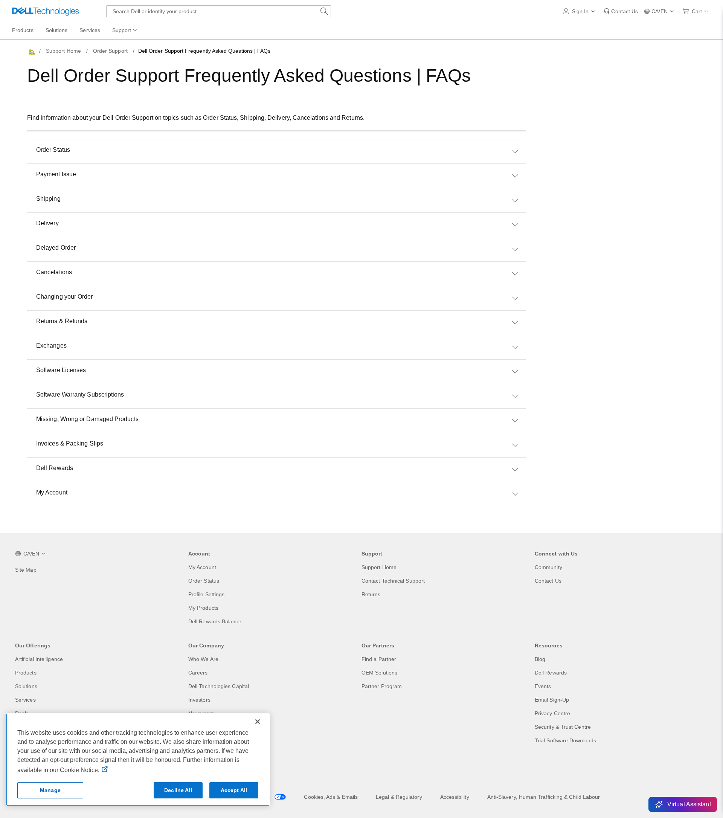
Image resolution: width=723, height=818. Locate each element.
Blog (540, 659)
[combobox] (218, 11)
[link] (621, 11)
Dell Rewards (551, 673)
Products (26, 673)
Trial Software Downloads (565, 740)
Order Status (203, 581)
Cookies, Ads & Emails (331, 797)
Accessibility (454, 797)
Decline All (178, 790)
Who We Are (203, 659)
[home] (31, 51)
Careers (198, 673)
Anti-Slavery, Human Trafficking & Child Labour (543, 797)
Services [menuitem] (89, 30)
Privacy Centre (552, 713)
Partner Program (382, 686)
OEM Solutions (379, 673)
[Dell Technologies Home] (45, 11)
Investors (199, 700)
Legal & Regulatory (399, 797)
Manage (50, 790)
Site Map (26, 570)
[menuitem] (125, 30)
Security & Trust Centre (563, 727)
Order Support (110, 51)
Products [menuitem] (23, 30)
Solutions (26, 686)
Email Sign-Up (552, 700)
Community (548, 567)
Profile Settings (206, 594)
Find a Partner (379, 659)
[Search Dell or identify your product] (324, 11)
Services (25, 700)
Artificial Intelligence (39, 659)
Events (543, 686)
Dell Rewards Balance (214, 621)
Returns (371, 594)
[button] (580, 11)
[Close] (257, 721)
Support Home (63, 51)
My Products (203, 608)
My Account (202, 567)
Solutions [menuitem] (57, 30)
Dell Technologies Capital (218, 686)
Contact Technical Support (393, 581)
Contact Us (548, 581)
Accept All (234, 790)
